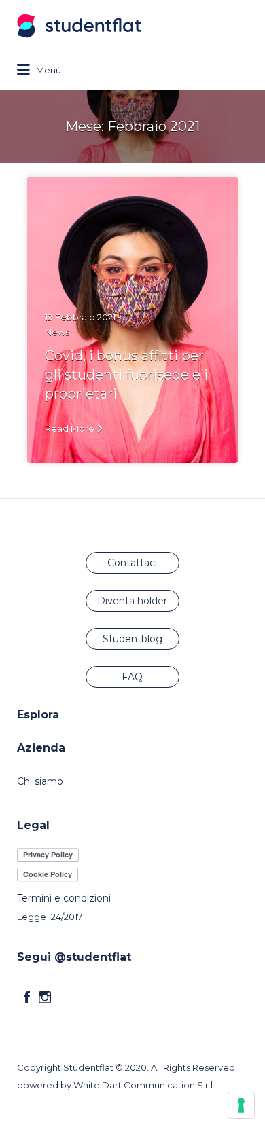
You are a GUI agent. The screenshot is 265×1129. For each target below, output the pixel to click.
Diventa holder (132, 601)
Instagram (45, 997)
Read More (69, 428)
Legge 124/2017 (49, 916)
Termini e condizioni (64, 898)
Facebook (27, 997)
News (57, 332)
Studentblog (132, 639)
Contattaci (132, 563)
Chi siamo (40, 781)
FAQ (132, 677)
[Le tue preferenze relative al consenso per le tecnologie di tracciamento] (241, 1105)
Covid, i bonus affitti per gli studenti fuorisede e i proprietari (126, 374)
